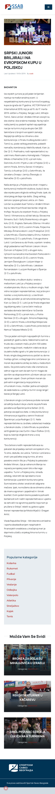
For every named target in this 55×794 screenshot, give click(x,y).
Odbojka (12, 589)
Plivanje (11, 579)
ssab (31, 73)
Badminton (32, 669)
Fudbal (11, 573)
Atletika (11, 600)
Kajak (10, 611)
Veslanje (12, 584)
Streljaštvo (13, 605)
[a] (27, 19)
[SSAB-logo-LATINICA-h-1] (14, 3)
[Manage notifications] (6, 788)
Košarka (11, 563)
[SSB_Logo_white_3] (20, 761)
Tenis (10, 616)
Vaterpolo (12, 595)
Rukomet (12, 568)
